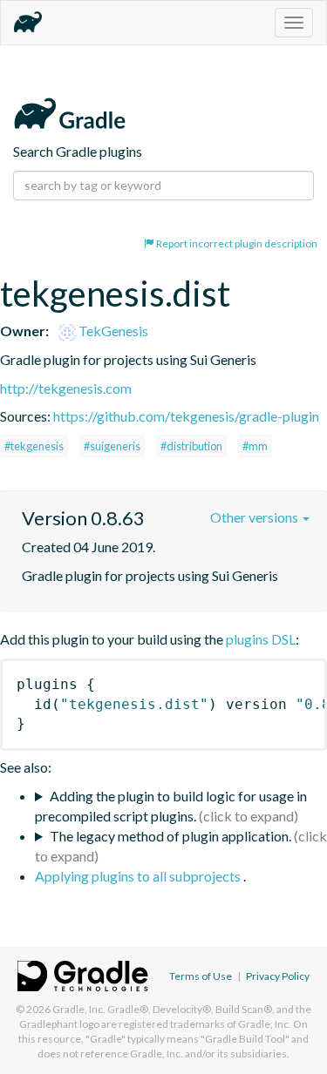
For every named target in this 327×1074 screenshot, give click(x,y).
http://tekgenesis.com (66, 388)
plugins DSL (261, 639)
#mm (255, 446)
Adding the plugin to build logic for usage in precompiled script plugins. (171, 805)
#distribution (191, 446)
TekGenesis (112, 330)
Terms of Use (200, 976)
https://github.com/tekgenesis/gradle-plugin (186, 416)
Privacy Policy (278, 976)
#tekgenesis (34, 446)
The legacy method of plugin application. (170, 835)
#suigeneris (112, 446)
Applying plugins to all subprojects (139, 876)
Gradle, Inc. (79, 1009)
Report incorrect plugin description (235, 243)
